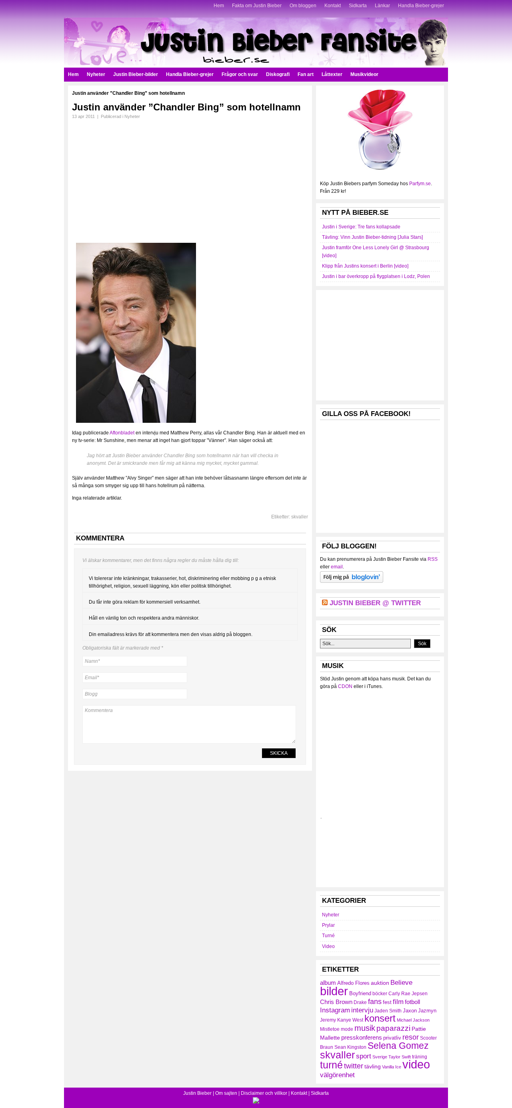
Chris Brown (336, 1001)
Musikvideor (364, 74)
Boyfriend (360, 993)
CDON (345, 686)
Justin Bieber (197, 1093)
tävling (372, 1066)
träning (419, 1057)
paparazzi (393, 1028)
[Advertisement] (139, 178)
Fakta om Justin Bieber (257, 5)
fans (375, 1001)
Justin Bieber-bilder (135, 74)
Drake (360, 1002)
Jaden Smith (388, 1011)
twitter (353, 1066)
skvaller (299, 517)
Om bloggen (303, 5)
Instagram (335, 1010)
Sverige (379, 1056)
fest (387, 1002)
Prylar (328, 925)
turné (331, 1064)
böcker (379, 993)
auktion (380, 983)
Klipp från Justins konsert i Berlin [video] (365, 266)
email (337, 567)
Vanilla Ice (391, 1066)
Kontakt (332, 5)
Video (328, 946)
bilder (334, 991)
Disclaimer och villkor (264, 1093)
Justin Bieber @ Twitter (375, 603)
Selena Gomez (398, 1045)
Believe (401, 982)
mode (347, 1029)
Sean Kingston (350, 1047)
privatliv (392, 1038)
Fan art (306, 74)
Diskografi (278, 74)
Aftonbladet (122, 433)
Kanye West (350, 1020)
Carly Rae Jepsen (408, 993)
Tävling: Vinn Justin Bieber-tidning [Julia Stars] (372, 237)
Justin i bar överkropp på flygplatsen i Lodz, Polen (376, 276)
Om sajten (226, 1093)
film (398, 1002)
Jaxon (410, 1011)
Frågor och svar (240, 74)
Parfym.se (420, 183)
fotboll (412, 1001)
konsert (380, 1018)
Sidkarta (358, 5)
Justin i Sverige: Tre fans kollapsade (361, 227)
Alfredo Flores (353, 983)
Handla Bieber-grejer (421, 5)
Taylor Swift (399, 1056)
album (328, 982)
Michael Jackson (413, 1020)
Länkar (382, 5)
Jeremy (328, 1020)
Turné (328, 935)
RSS (433, 559)
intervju (362, 1010)
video (416, 1064)
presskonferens (361, 1037)
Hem (219, 5)
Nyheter (96, 74)
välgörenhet (337, 1075)
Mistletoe (330, 1029)
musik (364, 1028)
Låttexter (332, 74)
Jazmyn (427, 1011)
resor (410, 1037)
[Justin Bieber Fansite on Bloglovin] (351, 581)
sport (363, 1056)
